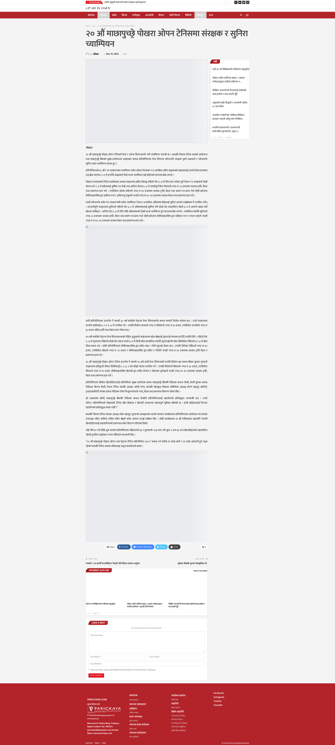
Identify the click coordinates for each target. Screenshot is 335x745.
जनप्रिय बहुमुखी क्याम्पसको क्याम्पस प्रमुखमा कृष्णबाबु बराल (125, 2)
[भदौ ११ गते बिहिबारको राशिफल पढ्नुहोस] (105, 587)
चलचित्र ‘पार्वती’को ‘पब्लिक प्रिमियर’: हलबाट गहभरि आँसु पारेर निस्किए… (228, 117)
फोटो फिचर (174, 15)
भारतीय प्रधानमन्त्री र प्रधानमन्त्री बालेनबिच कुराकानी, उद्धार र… (226, 129)
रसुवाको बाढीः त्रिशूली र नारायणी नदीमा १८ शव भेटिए (229, 105)
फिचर (124, 15)
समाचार (103, 15)
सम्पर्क (104, 743)
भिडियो (188, 15)
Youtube (218, 705)
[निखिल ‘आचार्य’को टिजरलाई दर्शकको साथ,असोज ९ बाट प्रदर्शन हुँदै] (187, 587)
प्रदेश (114, 15)
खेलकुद (200, 15)
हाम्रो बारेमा (89, 743)
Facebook (219, 693)
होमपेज (91, 15)
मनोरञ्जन (136, 15)
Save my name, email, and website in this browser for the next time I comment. (123, 670)
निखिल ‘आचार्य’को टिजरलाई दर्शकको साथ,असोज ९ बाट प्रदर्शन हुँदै (229, 92)
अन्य (211, 15)
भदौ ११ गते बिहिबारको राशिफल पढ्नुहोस (230, 69)
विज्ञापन (97, 743)
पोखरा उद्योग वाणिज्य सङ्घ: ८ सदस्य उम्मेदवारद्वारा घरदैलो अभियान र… (228, 80)
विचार (161, 15)
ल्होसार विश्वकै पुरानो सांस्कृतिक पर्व (192, 563)
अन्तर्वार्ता (149, 15)
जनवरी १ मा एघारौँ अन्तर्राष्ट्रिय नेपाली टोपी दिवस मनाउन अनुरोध (113, 563)
